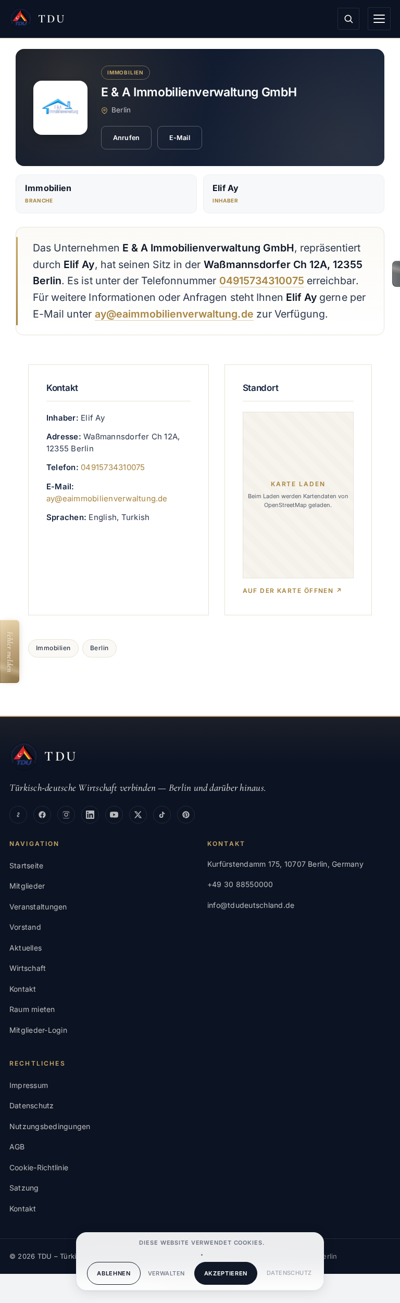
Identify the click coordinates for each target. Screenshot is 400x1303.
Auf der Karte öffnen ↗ (293, 590)
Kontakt (22, 988)
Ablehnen (113, 1273)
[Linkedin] (90, 815)
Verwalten (166, 1273)
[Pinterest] (186, 815)
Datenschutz (289, 1272)
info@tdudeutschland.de (250, 905)
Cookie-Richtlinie (38, 1167)
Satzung (24, 1187)
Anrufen (126, 138)
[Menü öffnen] (379, 18)
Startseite (26, 865)
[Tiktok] (162, 815)
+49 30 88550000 (240, 884)
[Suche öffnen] (348, 19)
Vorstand (25, 926)
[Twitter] (138, 815)
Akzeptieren (225, 1273)
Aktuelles (25, 947)
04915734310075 (262, 280)
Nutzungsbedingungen (50, 1126)
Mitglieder (27, 885)
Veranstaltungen (38, 906)
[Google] (18, 815)
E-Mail (179, 138)
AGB (17, 1146)
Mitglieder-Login (38, 1030)
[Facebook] (42, 815)
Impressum (28, 1085)
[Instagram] (66, 815)
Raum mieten (32, 1009)
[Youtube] (114, 815)
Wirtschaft (27, 968)
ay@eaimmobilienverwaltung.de (174, 314)
